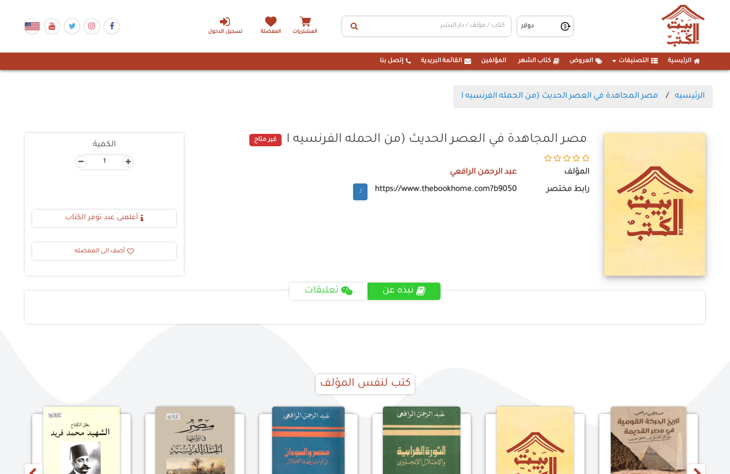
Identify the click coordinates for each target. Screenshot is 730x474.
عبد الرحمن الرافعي (483, 172)
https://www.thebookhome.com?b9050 (446, 189)
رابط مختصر (568, 189)
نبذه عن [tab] (398, 291)
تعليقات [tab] (321, 291)
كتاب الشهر (534, 61)
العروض (581, 61)
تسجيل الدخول (225, 32)
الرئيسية (679, 61)
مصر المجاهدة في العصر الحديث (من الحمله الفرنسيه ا (559, 96)
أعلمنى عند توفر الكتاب (101, 218)
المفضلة (271, 32)
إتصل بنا (391, 61)
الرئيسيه (690, 96)
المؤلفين (493, 61)
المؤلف (576, 172)
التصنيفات (634, 61)
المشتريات (304, 32)
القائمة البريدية (441, 61)
